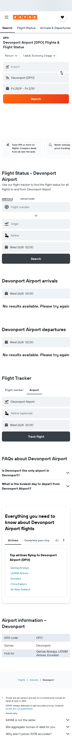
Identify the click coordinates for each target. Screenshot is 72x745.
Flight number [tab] (14, 390)
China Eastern (19, 584)
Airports (34, 679)
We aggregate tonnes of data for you (30, 727)
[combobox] (39, 223)
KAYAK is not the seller (21, 720)
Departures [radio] (27, 199)
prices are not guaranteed (19, 708)
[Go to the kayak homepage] (25, 17)
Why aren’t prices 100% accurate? (28, 734)
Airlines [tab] (13, 540)
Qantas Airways (20, 568)
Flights (21, 679)
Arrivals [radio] (7, 199)
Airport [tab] (34, 390)
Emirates (16, 578)
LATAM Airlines (19, 573)
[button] (6, 17)
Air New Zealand (20, 589)
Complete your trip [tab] (36, 540)
